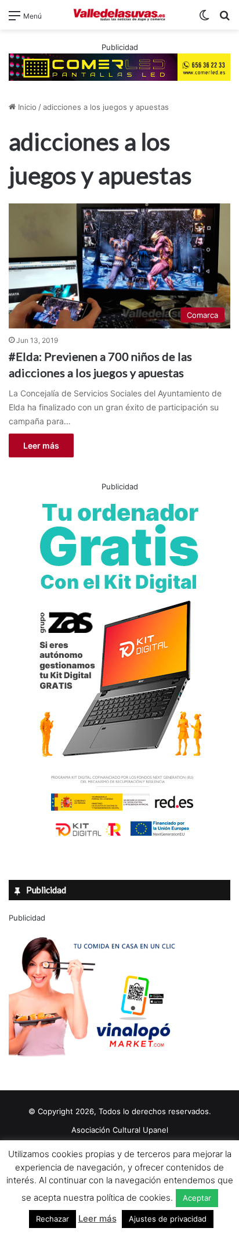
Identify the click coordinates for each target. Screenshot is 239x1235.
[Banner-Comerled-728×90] (119, 66)
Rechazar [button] (52, 1218)
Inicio (26, 107)
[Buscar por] (224, 19)
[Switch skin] (204, 19)
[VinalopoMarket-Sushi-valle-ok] (96, 1066)
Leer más (41, 445)
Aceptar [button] (197, 1197)
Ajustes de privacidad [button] (168, 1218)
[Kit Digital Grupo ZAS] (119, 838)
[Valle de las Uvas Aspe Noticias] (119, 15)
